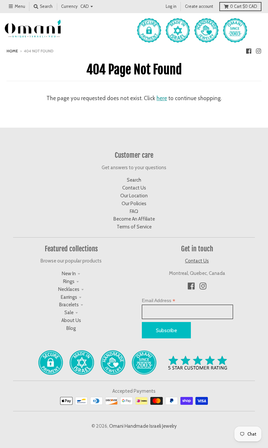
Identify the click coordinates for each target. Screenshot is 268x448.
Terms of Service (134, 227)
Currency (69, 6)
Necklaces (68, 289)
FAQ (134, 211)
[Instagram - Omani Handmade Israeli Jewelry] (258, 51)
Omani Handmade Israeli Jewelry (143, 426)
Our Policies (134, 203)
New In (69, 274)
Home (12, 51)
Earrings (69, 297)
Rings (69, 281)
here (162, 98)
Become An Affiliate (134, 219)
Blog (71, 328)
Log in (171, 6)
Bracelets (69, 305)
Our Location (134, 196)
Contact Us (134, 188)
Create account (199, 6)
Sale (69, 312)
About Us (71, 320)
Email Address (158, 300)
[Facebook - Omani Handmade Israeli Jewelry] (249, 51)
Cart (243, 6)
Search (134, 180)
